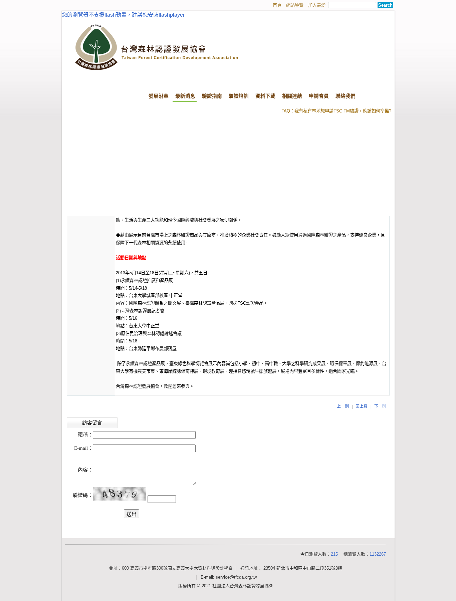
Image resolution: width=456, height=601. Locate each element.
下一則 (380, 406)
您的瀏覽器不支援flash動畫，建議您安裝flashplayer (123, 15)
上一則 (343, 406)
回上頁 (362, 406)
